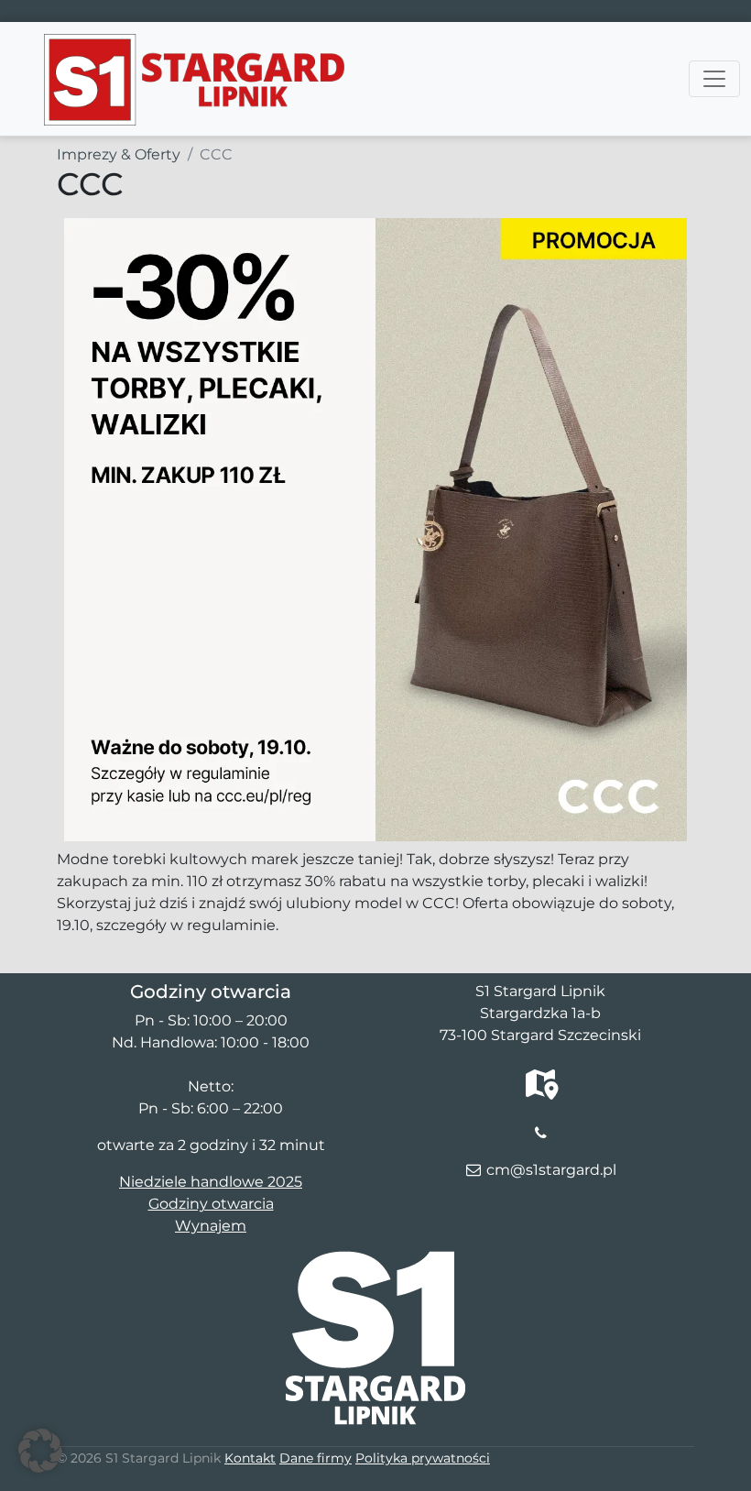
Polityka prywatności (422, 1458)
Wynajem (210, 1225)
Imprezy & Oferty (118, 154)
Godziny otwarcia (211, 1203)
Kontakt (250, 1458)
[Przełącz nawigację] (714, 78)
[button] (40, 1450)
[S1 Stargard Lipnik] (194, 45)
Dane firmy (315, 1458)
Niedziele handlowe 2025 (210, 1181)
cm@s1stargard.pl (551, 1170)
